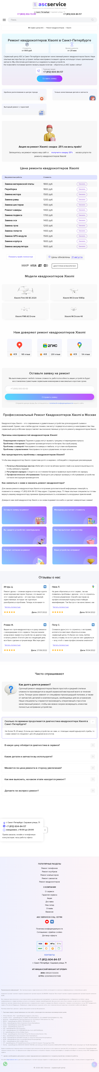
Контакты (49, 955)
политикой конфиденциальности (61, 403)
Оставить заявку (49, 78)
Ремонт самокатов (49, 878)
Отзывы (49, 908)
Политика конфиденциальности (49, 929)
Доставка (49, 902)
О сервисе (49, 891)
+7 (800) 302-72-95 (26, 14)
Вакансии (49, 912)
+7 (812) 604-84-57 (72, 14)
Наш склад (49, 905)
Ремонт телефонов (49, 868)
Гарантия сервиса (49, 895)
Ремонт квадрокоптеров (49, 882)
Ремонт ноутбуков (49, 872)
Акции (49, 898)
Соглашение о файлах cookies (49, 932)
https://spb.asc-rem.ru (12, 1059)
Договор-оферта (49, 935)
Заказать (82, 184)
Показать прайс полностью (21, 257)
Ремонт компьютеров (50, 875)
